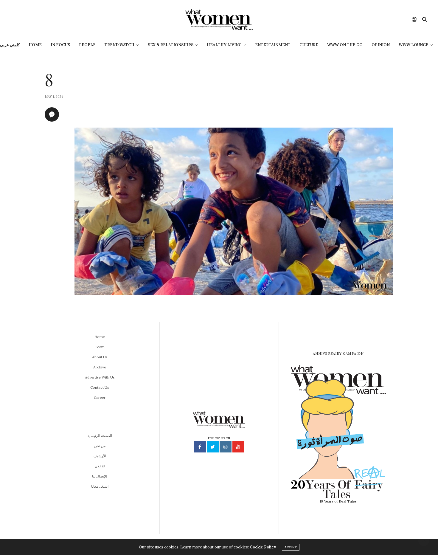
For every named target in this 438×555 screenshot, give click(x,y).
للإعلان (100, 466)
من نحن (99, 446)
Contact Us (99, 387)
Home (35, 44)
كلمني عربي (10, 44)
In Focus (60, 44)
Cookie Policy (263, 547)
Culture (308, 44)
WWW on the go (345, 44)
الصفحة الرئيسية (100, 435)
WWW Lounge (413, 44)
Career (99, 397)
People (87, 44)
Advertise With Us (100, 377)
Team (100, 347)
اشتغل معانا (99, 486)
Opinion (381, 44)
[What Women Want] (218, 19)
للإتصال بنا (99, 476)
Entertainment (273, 44)
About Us (100, 357)
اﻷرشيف (100, 456)
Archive (99, 367)
